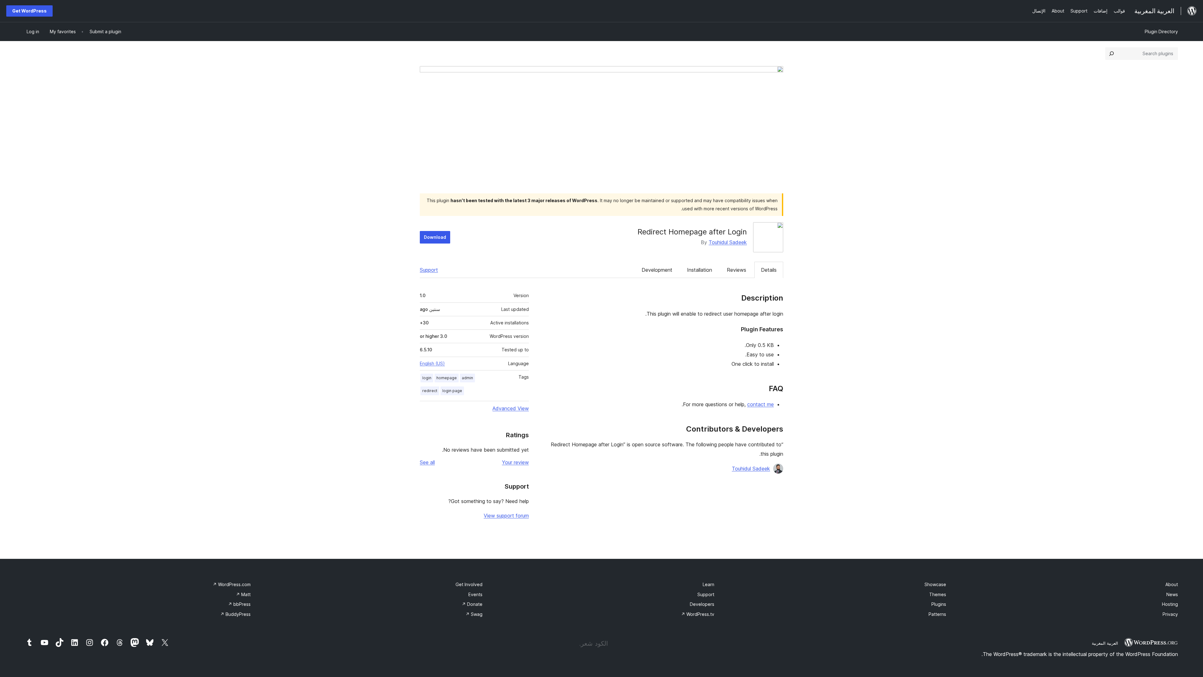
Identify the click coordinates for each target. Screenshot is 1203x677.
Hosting (1170, 604)
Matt (243, 594)
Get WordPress (29, 10)
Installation (699, 270)
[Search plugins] (1111, 53)
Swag (474, 614)
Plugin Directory (1161, 31)
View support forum (506, 515)
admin (467, 377)
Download (435, 237)
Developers (702, 604)
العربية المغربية (1105, 643)
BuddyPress (235, 614)
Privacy (1170, 614)
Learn (708, 584)
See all (427, 462)
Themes (937, 594)
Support (429, 270)
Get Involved (469, 584)
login (426, 377)
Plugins (938, 604)
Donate (472, 604)
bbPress (239, 604)
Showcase (935, 584)
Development (657, 270)
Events (475, 594)
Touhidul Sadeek (728, 242)
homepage (446, 377)
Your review (515, 462)
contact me (760, 404)
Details (769, 270)
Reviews (736, 270)
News (1172, 594)
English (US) (432, 363)
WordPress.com (232, 584)
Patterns (937, 614)
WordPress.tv (697, 614)
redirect (429, 390)
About (1171, 584)
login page (452, 390)
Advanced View (510, 408)
